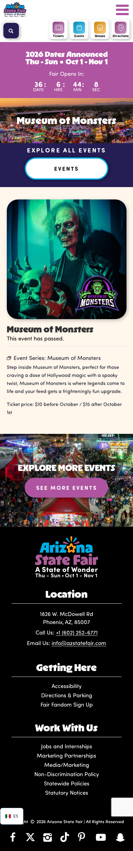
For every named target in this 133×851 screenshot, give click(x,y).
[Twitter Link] (30, 837)
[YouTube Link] (101, 837)
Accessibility (67, 685)
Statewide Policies (66, 783)
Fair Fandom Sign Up (67, 704)
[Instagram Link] (48, 837)
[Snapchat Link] (120, 837)
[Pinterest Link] (81, 837)
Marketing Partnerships (66, 755)
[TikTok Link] (64, 837)
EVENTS (66, 168)
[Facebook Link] (13, 837)
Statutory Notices (66, 792)
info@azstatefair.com (79, 642)
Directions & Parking (66, 695)
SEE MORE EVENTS (66, 487)
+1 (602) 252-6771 (77, 632)
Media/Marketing (66, 764)
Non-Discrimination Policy (66, 774)
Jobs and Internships (66, 746)
